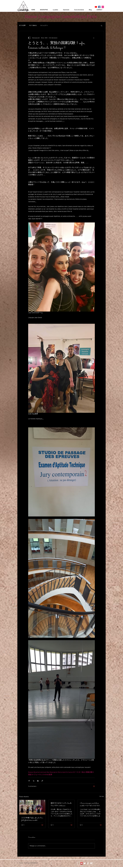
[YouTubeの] (96, 7)
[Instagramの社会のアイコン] (103, 7)
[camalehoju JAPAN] (99, 7)
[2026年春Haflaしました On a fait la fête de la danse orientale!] (32, 807)
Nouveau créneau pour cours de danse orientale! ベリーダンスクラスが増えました (90, 804)
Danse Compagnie (42, 16)
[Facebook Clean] (88, 863)
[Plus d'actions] (94, 38)
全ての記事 (22, 25)
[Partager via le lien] (42, 781)
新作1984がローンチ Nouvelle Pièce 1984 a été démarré (61, 804)
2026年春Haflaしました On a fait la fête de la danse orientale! (32, 819)
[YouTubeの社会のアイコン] (81, 863)
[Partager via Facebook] (29, 781)
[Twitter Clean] (85, 863)
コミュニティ (44, 25)
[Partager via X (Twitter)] (33, 781)
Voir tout (101, 796)
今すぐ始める (33, 25)
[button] (101, 25)
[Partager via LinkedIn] (38, 781)
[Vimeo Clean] (91, 863)
